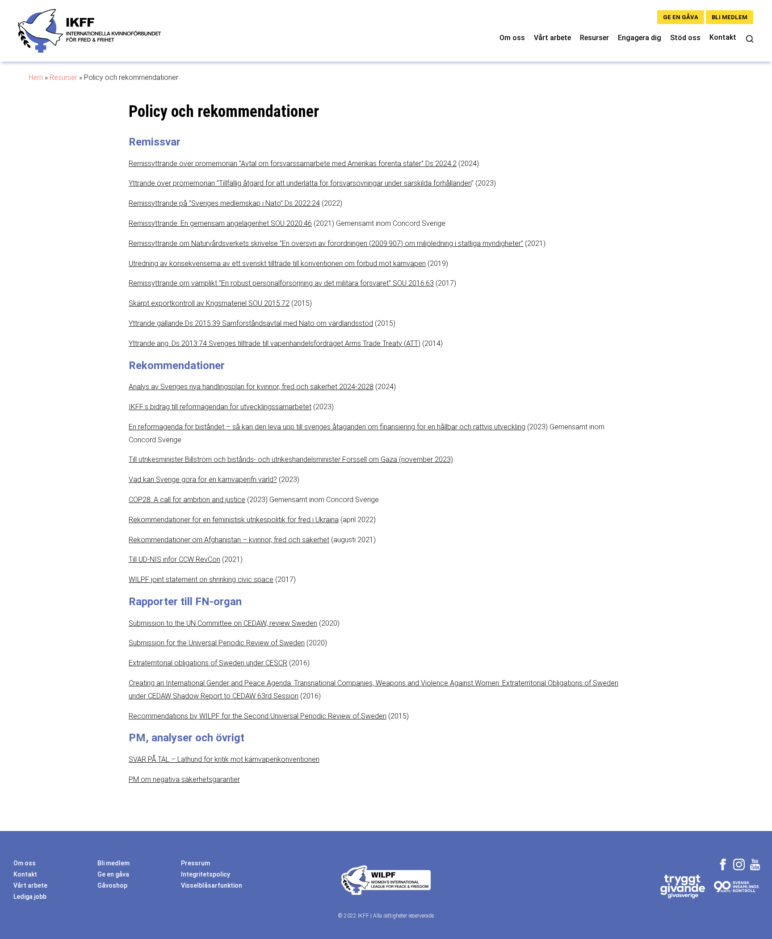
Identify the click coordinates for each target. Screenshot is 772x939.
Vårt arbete (552, 37)
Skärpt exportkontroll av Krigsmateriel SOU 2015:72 (209, 303)
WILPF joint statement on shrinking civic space (201, 579)
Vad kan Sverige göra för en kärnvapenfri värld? (203, 479)
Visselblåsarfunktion (211, 885)
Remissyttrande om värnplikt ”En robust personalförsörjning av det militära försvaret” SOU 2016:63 (281, 283)
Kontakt (722, 37)
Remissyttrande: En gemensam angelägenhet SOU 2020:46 (220, 223)
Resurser (594, 37)
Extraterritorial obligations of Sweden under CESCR (208, 663)
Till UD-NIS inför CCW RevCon (174, 559)
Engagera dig (639, 37)
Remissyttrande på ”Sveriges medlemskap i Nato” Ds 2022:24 (224, 203)
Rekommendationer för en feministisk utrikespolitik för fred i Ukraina (234, 519)
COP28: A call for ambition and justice (187, 499)
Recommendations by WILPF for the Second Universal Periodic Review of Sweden (257, 716)
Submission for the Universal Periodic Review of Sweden (217, 643)
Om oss (512, 37)
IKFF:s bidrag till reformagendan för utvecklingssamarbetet (220, 407)
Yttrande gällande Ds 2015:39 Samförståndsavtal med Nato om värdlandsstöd (251, 323)
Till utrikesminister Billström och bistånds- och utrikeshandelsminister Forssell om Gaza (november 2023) (291, 459)
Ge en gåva (680, 17)
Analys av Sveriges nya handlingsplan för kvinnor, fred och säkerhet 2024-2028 (251, 386)
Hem (36, 77)
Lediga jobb (29, 896)
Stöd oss (685, 37)
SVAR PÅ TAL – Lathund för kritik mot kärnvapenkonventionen (224, 759)
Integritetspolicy (205, 874)
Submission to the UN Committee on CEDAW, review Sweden (223, 623)
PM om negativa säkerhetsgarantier (184, 779)
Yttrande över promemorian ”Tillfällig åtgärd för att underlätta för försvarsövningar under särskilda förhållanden (300, 183)
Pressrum (195, 863)
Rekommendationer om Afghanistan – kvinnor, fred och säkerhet (229, 540)
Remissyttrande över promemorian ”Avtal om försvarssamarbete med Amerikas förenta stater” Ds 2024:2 (293, 163)
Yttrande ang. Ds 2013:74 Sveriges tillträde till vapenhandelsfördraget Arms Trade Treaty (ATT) (274, 343)
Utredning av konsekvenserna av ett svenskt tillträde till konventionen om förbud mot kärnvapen (277, 263)
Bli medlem (729, 17)
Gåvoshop (112, 885)
